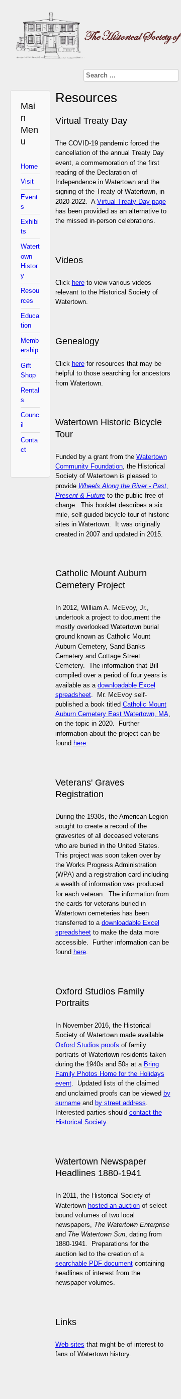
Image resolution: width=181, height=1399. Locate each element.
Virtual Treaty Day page (131, 201)
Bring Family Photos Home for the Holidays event (109, 1073)
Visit (27, 181)
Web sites (69, 1344)
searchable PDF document (94, 1263)
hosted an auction (114, 1205)
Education (30, 320)
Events (29, 201)
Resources (30, 295)
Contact (29, 444)
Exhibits (30, 226)
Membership (30, 345)
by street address (120, 1103)
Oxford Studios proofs (87, 1045)
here (78, 282)
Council (30, 419)
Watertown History (30, 261)
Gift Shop (28, 370)
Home (29, 166)
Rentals (30, 395)
